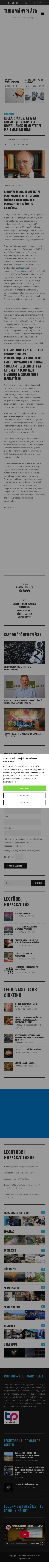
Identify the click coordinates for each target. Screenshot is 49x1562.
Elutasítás (24, 802)
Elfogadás (24, 788)
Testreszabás (24, 795)
